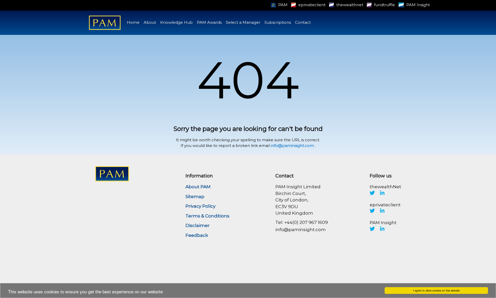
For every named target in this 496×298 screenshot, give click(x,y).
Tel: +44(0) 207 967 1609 (301, 222)
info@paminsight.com (292, 145)
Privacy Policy (200, 206)
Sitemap (194, 196)
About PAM (198, 186)
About (150, 22)
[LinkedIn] (382, 192)
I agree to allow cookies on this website (436, 290)
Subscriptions (278, 22)
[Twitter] (372, 192)
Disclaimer (197, 225)
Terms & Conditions (207, 215)
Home (133, 22)
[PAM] (105, 22)
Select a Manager (243, 22)
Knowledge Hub (176, 22)
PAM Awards (209, 22)
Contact (303, 22)
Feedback (196, 235)
